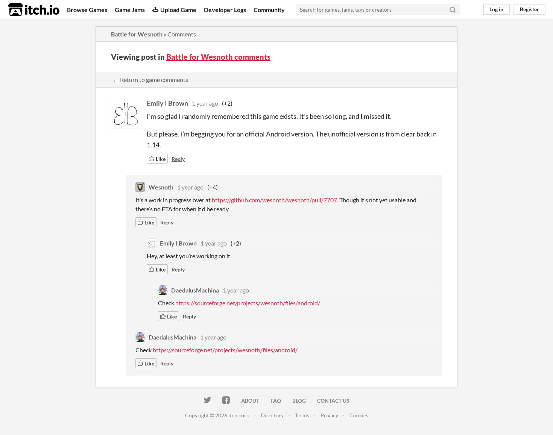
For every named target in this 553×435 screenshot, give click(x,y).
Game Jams (130, 9)
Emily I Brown (167, 103)
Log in (496, 9)
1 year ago (205, 103)
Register (529, 9)
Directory (272, 415)
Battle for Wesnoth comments (218, 56)
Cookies (358, 415)
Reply (178, 159)
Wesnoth (161, 187)
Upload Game (178, 9)
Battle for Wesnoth (137, 34)
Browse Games (87, 9)
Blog (299, 400)
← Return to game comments (150, 79)
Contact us (333, 400)
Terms (302, 415)
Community (269, 9)
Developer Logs (225, 9)
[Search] (452, 9)
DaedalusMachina (195, 290)
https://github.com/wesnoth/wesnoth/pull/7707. (275, 199)
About (250, 400)
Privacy (329, 415)
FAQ (275, 400)
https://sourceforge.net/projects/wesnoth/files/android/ (247, 302)
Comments (181, 34)
